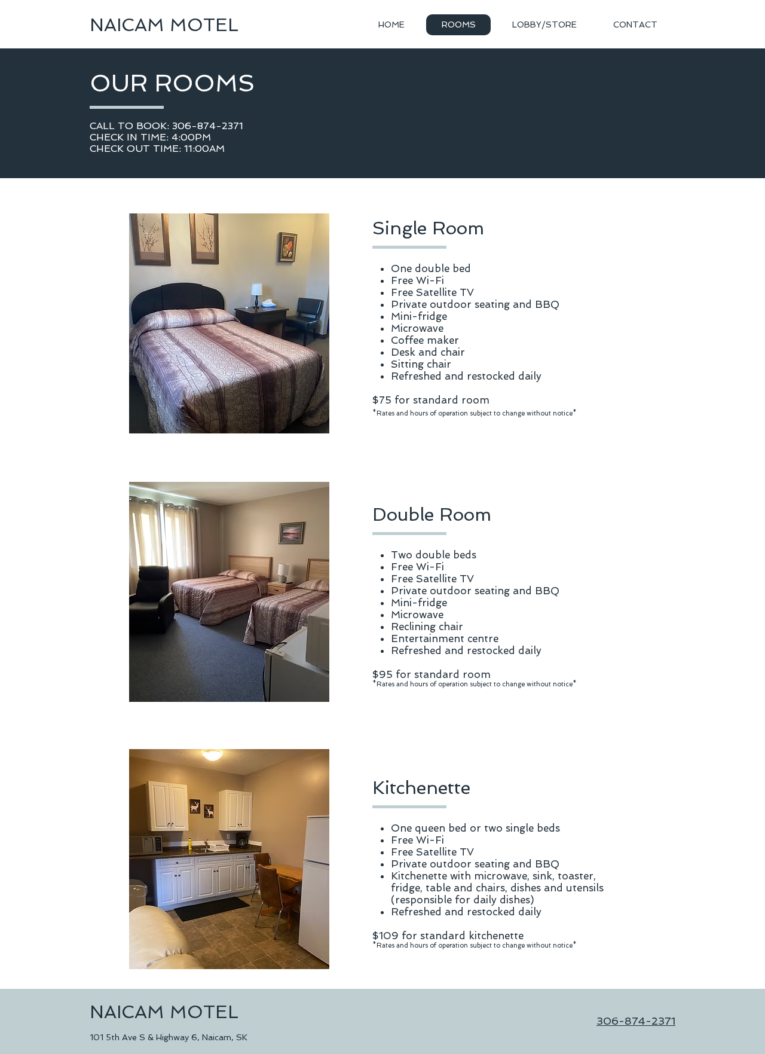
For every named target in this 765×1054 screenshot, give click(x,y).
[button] (229, 323)
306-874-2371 (635, 1021)
